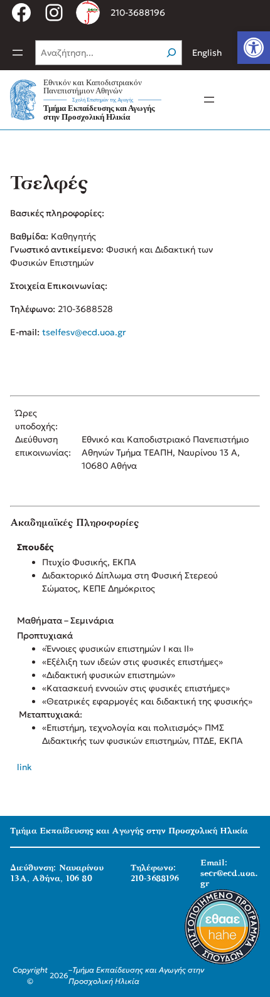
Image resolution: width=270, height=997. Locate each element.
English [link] (207, 52)
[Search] (171, 52)
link (24, 767)
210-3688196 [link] (138, 12)
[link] (253, 47)
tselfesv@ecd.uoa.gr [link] (84, 332)
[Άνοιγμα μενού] (17, 52)
